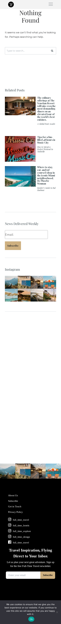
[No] (57, 612)
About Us (13, 495)
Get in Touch (14, 506)
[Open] (11, 282)
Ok (31, 619)
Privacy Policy (15, 512)
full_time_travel (11, 278)
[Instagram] (15, 287)
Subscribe (13, 245)
